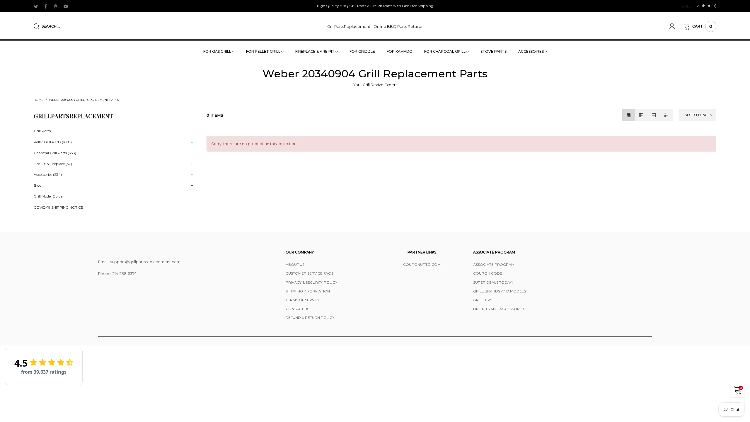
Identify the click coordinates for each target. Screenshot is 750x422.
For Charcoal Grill (445, 51)
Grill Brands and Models (499, 291)
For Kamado (399, 51)
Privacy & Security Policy (311, 282)
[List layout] (666, 115)
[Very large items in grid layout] (653, 115)
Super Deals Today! (493, 282)
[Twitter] (36, 6)
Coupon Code (487, 273)
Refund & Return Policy (310, 317)
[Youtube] (66, 6)
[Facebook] (46, 6)
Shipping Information (308, 291)
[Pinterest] (56, 6)
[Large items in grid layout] (641, 115)
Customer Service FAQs (309, 273)
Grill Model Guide (48, 196)
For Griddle (362, 51)
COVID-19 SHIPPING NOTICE (58, 207)
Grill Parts (42, 131)
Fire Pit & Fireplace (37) (53, 163)
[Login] (676, 26)
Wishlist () (706, 6)
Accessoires (531, 51)
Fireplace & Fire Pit (315, 51)
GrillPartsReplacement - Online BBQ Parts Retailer (375, 26)
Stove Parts (493, 51)
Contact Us (297, 309)
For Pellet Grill (263, 51)
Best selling (696, 115)
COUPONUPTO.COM (422, 264)
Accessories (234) (48, 174)
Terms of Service (303, 300)
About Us (295, 264)
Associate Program (493, 264)
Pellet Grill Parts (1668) (53, 142)
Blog (38, 185)
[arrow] (192, 131)
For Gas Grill (217, 51)
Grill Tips (482, 300)
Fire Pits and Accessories (499, 309)
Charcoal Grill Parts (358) (55, 153)
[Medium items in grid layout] (628, 115)
